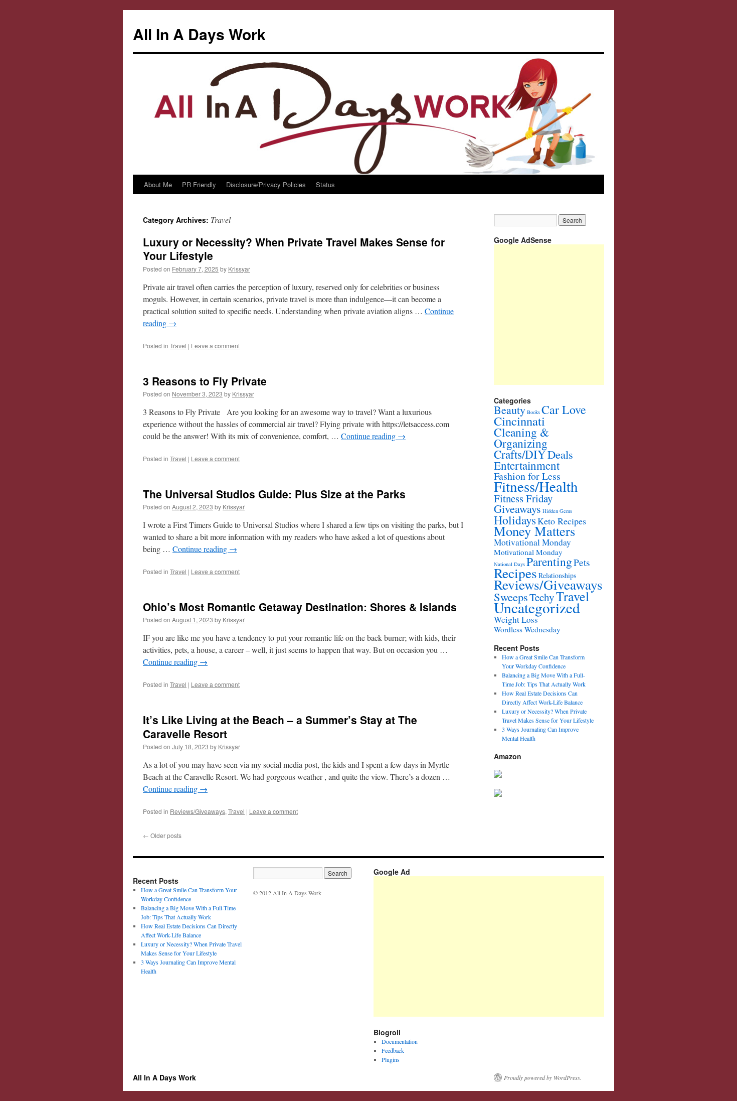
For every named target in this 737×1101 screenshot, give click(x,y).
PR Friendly (199, 184)
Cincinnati (519, 420)
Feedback (393, 1050)
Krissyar (239, 268)
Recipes (515, 573)
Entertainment (527, 465)
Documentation (400, 1041)
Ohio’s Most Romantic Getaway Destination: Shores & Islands (300, 606)
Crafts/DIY (520, 454)
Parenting (549, 562)
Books (533, 412)
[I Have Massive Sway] (498, 775)
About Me (158, 184)
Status (325, 184)
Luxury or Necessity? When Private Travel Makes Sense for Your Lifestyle (294, 248)
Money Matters (534, 530)
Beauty (509, 409)
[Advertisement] (555, 946)
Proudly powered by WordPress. (543, 1077)
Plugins (391, 1059)
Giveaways (517, 508)
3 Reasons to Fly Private (205, 380)
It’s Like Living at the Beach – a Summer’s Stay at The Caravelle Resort (280, 726)
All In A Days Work (199, 34)
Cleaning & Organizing (521, 437)
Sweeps (511, 596)
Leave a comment (215, 345)
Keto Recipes (561, 521)
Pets (582, 562)
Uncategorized (537, 607)
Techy (542, 597)
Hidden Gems (557, 510)
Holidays (515, 520)
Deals (560, 454)
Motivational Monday (532, 542)
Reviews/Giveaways (197, 811)
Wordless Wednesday (527, 629)
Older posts (162, 835)
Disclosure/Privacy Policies (266, 184)
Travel (178, 345)
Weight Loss (516, 619)
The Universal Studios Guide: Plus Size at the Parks (274, 493)
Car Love (563, 409)
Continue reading (373, 436)
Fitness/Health (536, 486)
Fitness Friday (523, 498)
